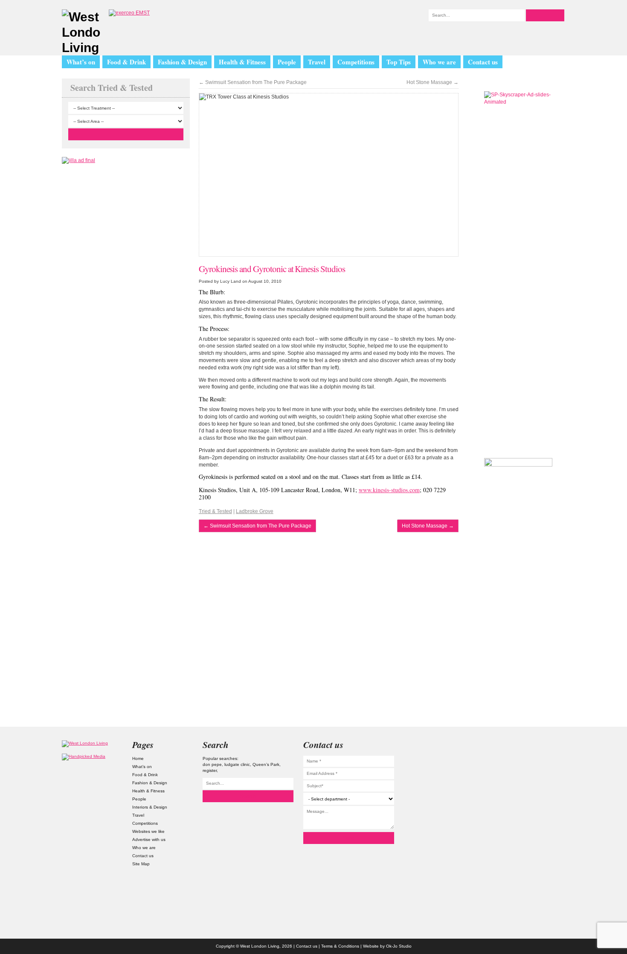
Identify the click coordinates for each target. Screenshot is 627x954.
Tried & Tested (215, 511)
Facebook (535, 817)
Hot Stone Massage (432, 82)
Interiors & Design (149, 807)
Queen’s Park (266, 764)
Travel (316, 62)
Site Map (141, 863)
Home (138, 758)
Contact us (483, 62)
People (287, 62)
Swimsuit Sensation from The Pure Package (253, 82)
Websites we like (148, 831)
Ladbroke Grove (254, 511)
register (210, 770)
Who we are (439, 62)
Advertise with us (148, 839)
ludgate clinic (237, 764)
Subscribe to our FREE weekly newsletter (518, 402)
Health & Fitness (242, 62)
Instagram (535, 748)
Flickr (535, 794)
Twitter (535, 771)
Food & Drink (126, 62)
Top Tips (398, 62)
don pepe (212, 764)
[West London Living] (81, 32)
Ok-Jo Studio (399, 946)
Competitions (355, 62)
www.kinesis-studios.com (389, 490)
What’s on (81, 62)
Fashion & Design (182, 62)
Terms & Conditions (340, 946)
